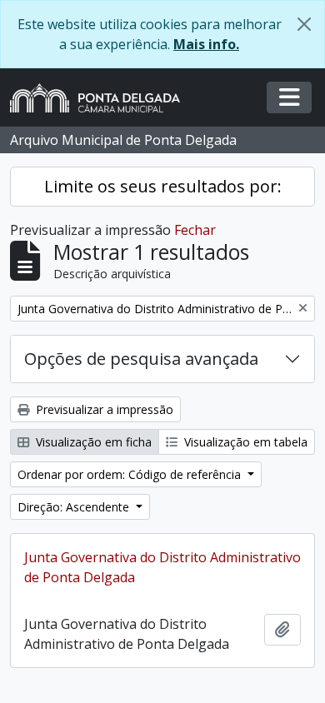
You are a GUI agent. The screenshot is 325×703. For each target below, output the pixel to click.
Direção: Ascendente (75, 507)
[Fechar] (304, 24)
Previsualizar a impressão (102, 409)
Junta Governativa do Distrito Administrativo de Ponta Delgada (162, 567)
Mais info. (206, 44)
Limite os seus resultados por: (163, 186)
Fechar (195, 230)
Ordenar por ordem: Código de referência (131, 474)
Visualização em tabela (244, 442)
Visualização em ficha (92, 442)
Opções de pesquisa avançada (141, 358)
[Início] (101, 98)
